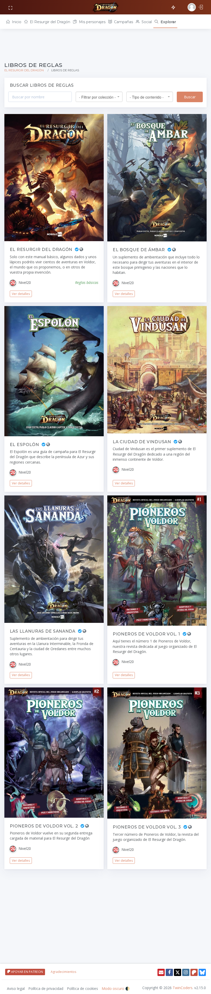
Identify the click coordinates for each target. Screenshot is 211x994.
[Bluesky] (202, 972)
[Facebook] (169, 972)
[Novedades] (174, 6)
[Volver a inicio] (105, 7)
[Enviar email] (161, 972)
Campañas (123, 22)
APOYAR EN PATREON (26, 972)
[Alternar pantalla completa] (11, 7)
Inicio (16, 22)
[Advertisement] (105, 44)
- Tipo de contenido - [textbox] (147, 97)
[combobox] (99, 97)
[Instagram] (185, 972)
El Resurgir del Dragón (49, 22)
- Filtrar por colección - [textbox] (97, 97)
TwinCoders (182, 987)
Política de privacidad (45, 988)
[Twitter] (177, 972)
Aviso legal (16, 988)
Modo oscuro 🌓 (116, 988)
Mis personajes (92, 22)
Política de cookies (82, 988)
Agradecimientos (63, 972)
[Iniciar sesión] (196, 7)
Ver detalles (21, 294)
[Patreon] (194, 972)
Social (146, 22)
